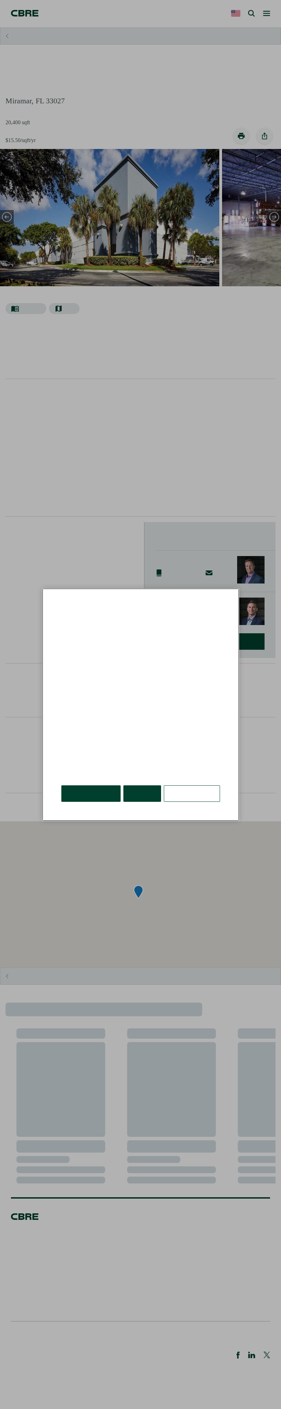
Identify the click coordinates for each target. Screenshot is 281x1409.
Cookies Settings (191, 793)
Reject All (142, 793)
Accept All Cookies (91, 793)
